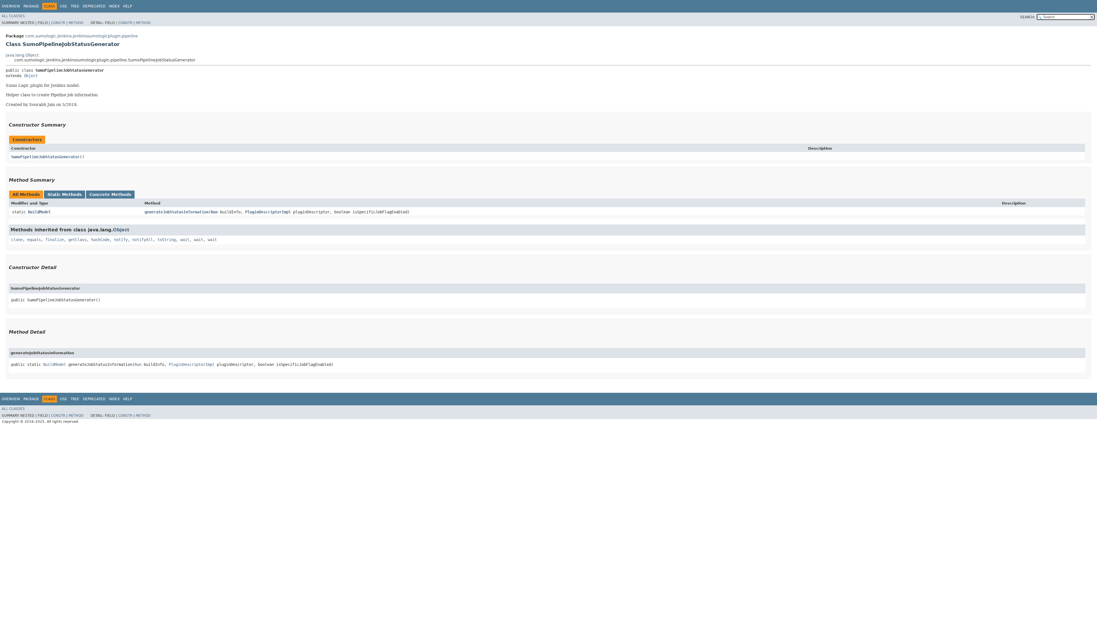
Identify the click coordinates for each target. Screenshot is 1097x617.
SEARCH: (1027, 17)
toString (166, 239)
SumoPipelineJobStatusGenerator (45, 157)
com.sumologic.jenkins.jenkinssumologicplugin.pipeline (81, 36)
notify (121, 239)
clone (17, 239)
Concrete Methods (110, 194)
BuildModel (39, 212)
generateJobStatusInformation (177, 212)
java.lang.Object (22, 55)
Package (31, 6)
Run (214, 212)
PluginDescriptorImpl (268, 212)
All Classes (13, 16)
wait (184, 239)
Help (127, 6)
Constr (58, 23)
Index (114, 6)
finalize (54, 239)
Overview (11, 6)
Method (76, 23)
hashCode (100, 239)
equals (34, 239)
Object (31, 75)
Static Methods (64, 194)
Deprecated (94, 6)
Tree (75, 6)
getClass (77, 239)
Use (63, 6)
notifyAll (142, 239)
